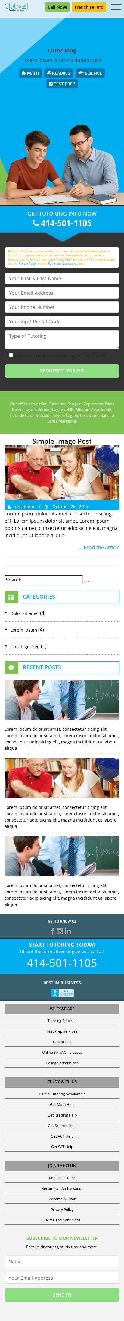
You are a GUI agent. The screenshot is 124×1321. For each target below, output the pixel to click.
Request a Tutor (62, 1177)
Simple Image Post (62, 441)
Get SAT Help (62, 1146)
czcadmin (24, 506)
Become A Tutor (62, 1198)
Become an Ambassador (62, 1188)
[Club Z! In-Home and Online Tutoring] (16, 7)
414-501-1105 (65, 223)
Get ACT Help (62, 1136)
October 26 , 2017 (69, 506)
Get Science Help (62, 1125)
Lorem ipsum (24, 630)
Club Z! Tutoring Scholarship (62, 1093)
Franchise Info (89, 7)
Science (93, 73)
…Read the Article (99, 547)
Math (32, 73)
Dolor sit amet (25, 613)
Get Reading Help (62, 1115)
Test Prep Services (62, 1031)
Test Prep (64, 84)
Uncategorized (25, 646)
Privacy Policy (27, 263)
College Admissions (62, 1062)
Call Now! (57, 7)
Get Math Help (62, 1104)
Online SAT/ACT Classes (62, 1052)
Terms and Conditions (62, 263)
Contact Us (62, 1041)
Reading (60, 73)
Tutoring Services (62, 1020)
